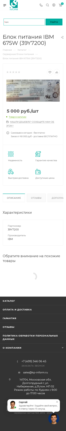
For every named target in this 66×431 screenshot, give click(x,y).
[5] (18, 72)
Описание (14, 198)
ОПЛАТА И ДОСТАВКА (17, 309)
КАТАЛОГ (9, 300)
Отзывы (36, 198)
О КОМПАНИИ (12, 347)
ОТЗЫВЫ (8, 327)
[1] (7, 72)
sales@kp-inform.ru (35, 372)
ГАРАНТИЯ (9, 318)
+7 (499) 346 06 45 (33, 361)
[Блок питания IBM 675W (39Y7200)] (33, 90)
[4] (16, 72)
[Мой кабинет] (53, 5)
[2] (10, 72)
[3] (13, 72)
